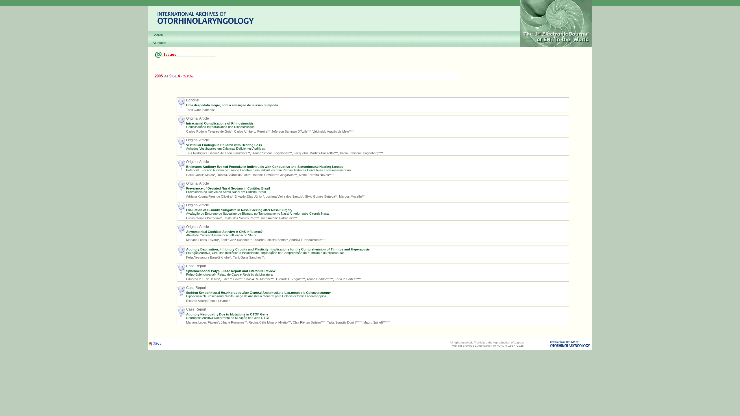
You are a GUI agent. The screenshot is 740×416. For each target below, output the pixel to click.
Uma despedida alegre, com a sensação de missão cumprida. (232, 105)
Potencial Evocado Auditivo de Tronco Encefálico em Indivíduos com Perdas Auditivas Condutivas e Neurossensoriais (268, 170)
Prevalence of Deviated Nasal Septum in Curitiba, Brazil (228, 188)
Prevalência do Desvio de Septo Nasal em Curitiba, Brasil (226, 192)
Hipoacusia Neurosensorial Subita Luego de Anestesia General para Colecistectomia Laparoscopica (256, 296)
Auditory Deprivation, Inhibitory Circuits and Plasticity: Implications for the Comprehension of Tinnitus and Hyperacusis (278, 249)
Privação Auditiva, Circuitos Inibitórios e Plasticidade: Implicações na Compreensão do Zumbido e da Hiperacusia (265, 253)
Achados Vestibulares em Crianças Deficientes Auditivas (225, 148)
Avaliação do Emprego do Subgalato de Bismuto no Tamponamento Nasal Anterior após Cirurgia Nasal (257, 213)
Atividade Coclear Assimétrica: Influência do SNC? (221, 235)
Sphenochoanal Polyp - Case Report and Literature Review (230, 271)
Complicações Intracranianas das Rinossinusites (220, 127)
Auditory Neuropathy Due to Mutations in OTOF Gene (227, 314)
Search (158, 35)
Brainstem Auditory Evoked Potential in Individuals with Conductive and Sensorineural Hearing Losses (264, 166)
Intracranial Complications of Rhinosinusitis (220, 123)
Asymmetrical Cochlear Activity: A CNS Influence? (224, 231)
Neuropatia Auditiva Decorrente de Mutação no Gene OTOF (228, 318)
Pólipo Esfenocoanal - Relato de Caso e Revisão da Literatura (229, 274)
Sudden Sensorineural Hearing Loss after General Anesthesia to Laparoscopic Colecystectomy (258, 292)
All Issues (159, 42)
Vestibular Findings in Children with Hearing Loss (224, 145)
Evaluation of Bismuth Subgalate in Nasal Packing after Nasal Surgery (239, 210)
